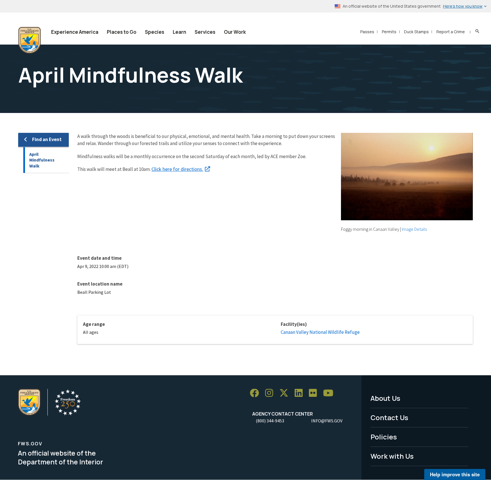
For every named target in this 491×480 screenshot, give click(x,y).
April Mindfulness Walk (42, 160)
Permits (389, 31)
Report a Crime (450, 31)
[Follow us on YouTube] (330, 393)
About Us (385, 398)
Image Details (414, 229)
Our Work (235, 32)
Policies (384, 436)
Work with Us (392, 456)
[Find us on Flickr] (315, 393)
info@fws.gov (326, 421)
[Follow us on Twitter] (285, 393)
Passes (367, 31)
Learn (179, 32)
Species (154, 32)
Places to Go (121, 32)
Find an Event (47, 139)
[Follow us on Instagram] (271, 393)
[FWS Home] (29, 40)
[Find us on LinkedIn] (301, 393)
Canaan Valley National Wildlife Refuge (320, 332)
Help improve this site (455, 474)
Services (205, 32)
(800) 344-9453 (270, 421)
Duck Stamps (416, 31)
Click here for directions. (177, 169)
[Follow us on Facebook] (256, 393)
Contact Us (389, 417)
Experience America (74, 32)
